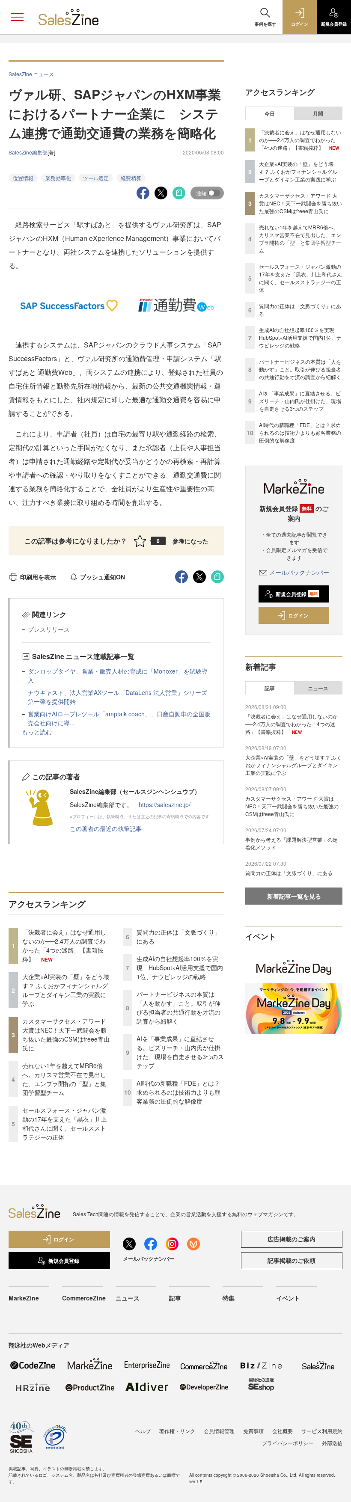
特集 (229, 1298)
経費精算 (131, 177)
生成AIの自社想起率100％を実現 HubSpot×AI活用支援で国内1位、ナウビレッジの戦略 (180, 967)
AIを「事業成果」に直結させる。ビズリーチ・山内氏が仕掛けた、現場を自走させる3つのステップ (180, 1052)
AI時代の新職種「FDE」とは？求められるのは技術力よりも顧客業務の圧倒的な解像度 (178, 1092)
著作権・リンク (177, 1430)
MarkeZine (24, 1298)
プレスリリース (49, 629)
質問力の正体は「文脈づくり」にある (289, 872)
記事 (270, 688)
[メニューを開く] (17, 17)
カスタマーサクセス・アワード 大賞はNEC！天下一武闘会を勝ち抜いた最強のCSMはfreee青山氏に (66, 1034)
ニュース (318, 688)
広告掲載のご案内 (291, 1239)
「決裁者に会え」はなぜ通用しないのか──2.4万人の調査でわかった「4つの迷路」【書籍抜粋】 (64, 945)
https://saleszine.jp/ (164, 804)
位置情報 (23, 177)
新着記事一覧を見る (294, 896)
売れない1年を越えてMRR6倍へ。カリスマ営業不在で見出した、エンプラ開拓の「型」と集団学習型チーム (64, 1079)
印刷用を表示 (38, 577)
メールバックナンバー (299, 572)
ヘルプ (143, 1430)
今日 (270, 113)
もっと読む (37, 731)
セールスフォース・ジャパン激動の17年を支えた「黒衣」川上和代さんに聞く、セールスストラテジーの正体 (64, 1123)
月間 (318, 113)
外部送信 (332, 1442)
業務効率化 (58, 177)
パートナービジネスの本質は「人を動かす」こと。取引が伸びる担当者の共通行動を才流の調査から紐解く (178, 1007)
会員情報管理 (219, 1430)
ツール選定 (96, 177)
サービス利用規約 (321, 1430)
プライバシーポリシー (287, 1442)
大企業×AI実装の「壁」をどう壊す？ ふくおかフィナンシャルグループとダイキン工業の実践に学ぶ (65, 990)
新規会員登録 (297, 594)
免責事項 (253, 1430)
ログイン (298, 615)
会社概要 (282, 1430)
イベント (288, 1298)
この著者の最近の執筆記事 (106, 828)
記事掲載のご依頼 (291, 1260)
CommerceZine (84, 1298)
